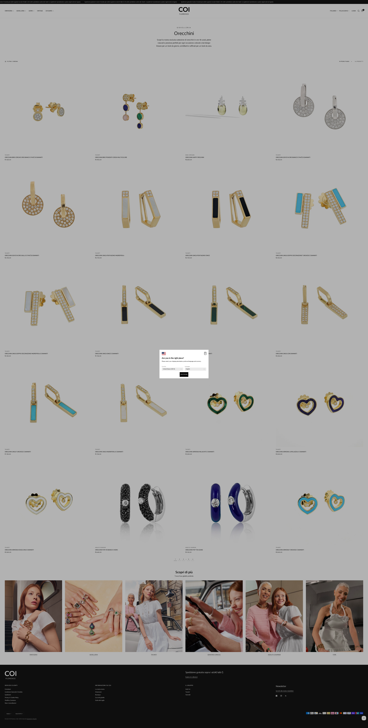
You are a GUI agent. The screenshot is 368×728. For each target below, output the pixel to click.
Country (164, 366)
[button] (205, 353)
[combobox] (169, 369)
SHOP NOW (184, 374)
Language (187, 366)
